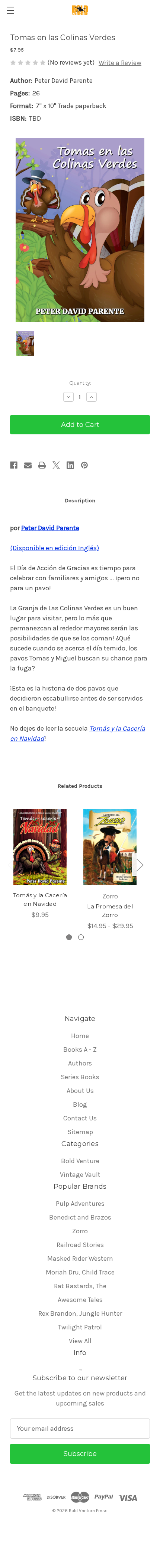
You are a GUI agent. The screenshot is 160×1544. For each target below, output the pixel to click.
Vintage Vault (80, 1175)
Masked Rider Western (80, 1258)
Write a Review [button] (120, 63)
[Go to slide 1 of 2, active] (69, 937)
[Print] (42, 465)
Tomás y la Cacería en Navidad (40, 899)
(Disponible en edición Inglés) (54, 548)
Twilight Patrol (80, 1327)
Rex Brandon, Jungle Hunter (80, 1313)
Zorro (80, 1231)
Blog (80, 1104)
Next (139, 864)
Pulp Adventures (80, 1203)
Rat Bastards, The (80, 1286)
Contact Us (80, 1118)
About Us (80, 1091)
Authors (80, 1063)
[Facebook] (13, 465)
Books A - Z (80, 1049)
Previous (10, 864)
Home (80, 1036)
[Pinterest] (84, 465)
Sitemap (80, 1132)
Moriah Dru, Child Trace (80, 1272)
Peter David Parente (50, 528)
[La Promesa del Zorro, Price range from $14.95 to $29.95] (110, 847)
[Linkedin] (70, 465)
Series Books (80, 1077)
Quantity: (80, 383)
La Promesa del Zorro (110, 910)
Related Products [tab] (80, 786)
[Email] (28, 465)
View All (80, 1341)
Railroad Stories (80, 1245)
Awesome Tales (80, 1300)
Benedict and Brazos (80, 1217)
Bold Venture (80, 1161)
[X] (56, 465)
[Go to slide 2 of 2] (81, 937)
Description (80, 500)
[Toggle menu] (10, 10)
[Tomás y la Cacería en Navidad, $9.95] (40, 847)
